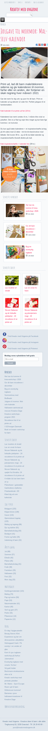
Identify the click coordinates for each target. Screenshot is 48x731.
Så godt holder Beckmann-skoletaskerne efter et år (14, 671)
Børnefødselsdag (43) (13, 531)
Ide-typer (9, 504)
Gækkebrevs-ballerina (13, 488)
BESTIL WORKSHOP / (10, 2)
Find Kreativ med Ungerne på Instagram (23, 342)
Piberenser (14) (10, 616)
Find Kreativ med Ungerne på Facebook (22, 336)
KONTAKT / (28, 2)
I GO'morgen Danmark (13, 427)
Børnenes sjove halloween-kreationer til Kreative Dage (13, 696)
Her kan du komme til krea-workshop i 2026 (32, 208)
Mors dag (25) (10, 580)
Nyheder (8, 372)
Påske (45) (9, 561)
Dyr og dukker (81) (12, 528)
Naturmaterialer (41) (12, 604)
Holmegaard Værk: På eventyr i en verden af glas (13, 646)
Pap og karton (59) (12, 597)
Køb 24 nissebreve (38, 2)
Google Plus (39, 45)
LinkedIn (42, 45)
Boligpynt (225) (10, 509)
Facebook (37, 45)
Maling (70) (9, 594)
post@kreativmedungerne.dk (24, 727)
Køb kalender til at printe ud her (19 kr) (15, 111)
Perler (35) (9, 613)
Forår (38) (8, 567)
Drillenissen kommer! (13, 690)
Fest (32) (8, 577)
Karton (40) (9, 607)
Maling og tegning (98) (13, 524)
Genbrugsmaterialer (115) (14, 591)
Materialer (9, 587)
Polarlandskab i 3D (12, 491)
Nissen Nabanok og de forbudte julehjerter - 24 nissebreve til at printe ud (11, 316)
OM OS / (20, 2)
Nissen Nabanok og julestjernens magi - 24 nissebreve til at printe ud (31, 316)
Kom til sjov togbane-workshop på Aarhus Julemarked (13, 656)
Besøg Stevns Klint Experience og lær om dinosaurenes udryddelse (14, 637)
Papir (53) (8, 600)
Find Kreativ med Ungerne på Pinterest (22, 348)
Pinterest (45, 45)
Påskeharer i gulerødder (14, 485)
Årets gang (10, 547)
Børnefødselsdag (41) (13, 564)
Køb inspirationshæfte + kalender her (15, 144)
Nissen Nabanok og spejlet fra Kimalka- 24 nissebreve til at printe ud (14, 472)
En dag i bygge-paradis (13, 631)
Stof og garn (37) (11, 610)
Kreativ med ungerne (24, 9)
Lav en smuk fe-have (13, 447)
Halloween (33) (10, 573)
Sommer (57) (10, 555)
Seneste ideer (11, 440)
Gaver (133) (9, 515)
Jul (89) (7, 551)
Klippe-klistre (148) (12, 512)
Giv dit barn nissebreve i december (30, 229)
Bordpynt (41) (10, 534)
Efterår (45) (9, 558)
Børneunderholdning (15, 707)
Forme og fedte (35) (12, 537)
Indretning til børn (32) (13, 540)
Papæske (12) (10, 619)
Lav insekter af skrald (13, 444)
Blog (7, 626)
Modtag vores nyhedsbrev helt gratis (20, 356)
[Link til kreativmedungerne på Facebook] (4, 336)
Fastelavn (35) (10, 570)
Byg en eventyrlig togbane (29, 250)
